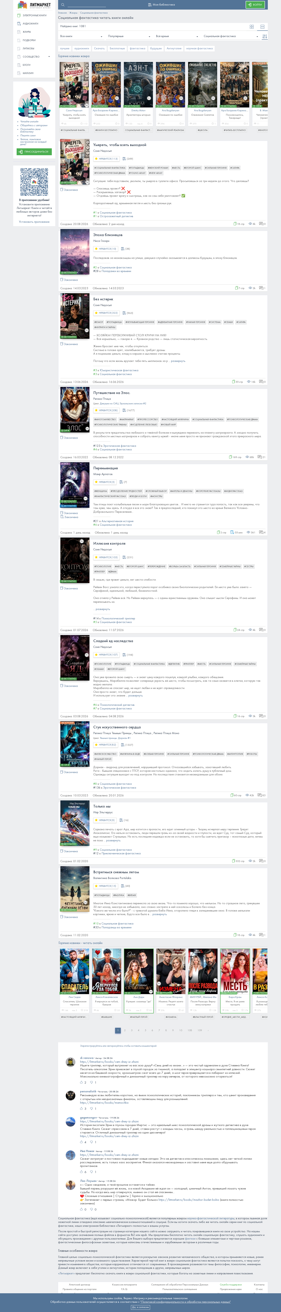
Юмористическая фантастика (119, 370)
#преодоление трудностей (126, 491)
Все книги (66, 36)
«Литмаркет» (66, 1273)
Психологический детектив (117, 705)
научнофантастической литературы (210, 1218)
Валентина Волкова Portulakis (112, 878)
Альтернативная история (117, 521)
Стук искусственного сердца (117, 727)
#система (214, 322)
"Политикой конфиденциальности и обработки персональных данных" (185, 1302)
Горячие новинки (80, 943)
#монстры (156, 496)
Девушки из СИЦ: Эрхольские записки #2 (123, 403)
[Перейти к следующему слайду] (262, 95)
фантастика (137, 48)
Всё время (162, 36)
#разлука (118, 895)
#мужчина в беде (130, 754)
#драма (112, 572)
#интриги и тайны (104, 327)
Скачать (99, 48)
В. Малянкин (267, 110)
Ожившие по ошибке (106, 115)
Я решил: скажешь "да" (138, 1001)
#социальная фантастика (75, 130)
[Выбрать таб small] (251, 27)
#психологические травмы (110, 425)
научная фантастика (199, 48)
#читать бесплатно (235, 130)
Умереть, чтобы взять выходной (119, 145)
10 (180, 1030)
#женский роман (158, 168)
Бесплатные (117, 48)
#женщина (100, 491)
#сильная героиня (216, 168)
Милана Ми (209, 997)
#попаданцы (136, 168)
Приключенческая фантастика (121, 853)
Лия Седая (74, 997)
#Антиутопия (235, 754)
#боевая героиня (154, 754)
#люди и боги (138, 496)
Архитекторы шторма (138, 115)
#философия (266, 130)
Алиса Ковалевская (107, 997)
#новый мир (168, 425)
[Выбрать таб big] (262, 27)
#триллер (99, 572)
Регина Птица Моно (166, 733)
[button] (34, 57)
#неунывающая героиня (140, 322)
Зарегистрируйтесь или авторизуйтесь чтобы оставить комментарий (118, 1046)
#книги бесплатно (106, 130)
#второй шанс (192, 168)
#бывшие (106, 1017)
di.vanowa (86, 1058)
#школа (202, 130)
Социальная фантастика (220, 36)
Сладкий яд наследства (113, 641)
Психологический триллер (118, 618)
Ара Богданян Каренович (107, 110)
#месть (176, 168)
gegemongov (88, 1117)
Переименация (105, 468)
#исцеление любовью (143, 425)
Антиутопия (174, 48)
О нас (259, 1289)
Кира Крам (235, 997)
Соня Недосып (74, 110)
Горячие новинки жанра (73, 56)
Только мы (101, 806)
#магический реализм (170, 130)
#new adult (155, 173)
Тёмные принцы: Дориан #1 (115, 738)
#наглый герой (138, 1017)
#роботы (252, 754)
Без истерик (103, 299)
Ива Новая (87, 1151)
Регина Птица (102, 399)
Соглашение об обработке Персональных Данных (179, 1285)
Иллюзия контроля (109, 544)
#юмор (98, 322)
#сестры (248, 566)
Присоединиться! (36, 152)
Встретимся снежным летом (116, 872)
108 (190, 1030)
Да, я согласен (140, 1307)
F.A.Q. (124, 1289)
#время (132, 895)
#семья (228, 322)
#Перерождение (156, 566)
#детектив (174, 664)
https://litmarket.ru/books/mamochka (104, 1102)
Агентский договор (79, 1285)
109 (199, 1030)
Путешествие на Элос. (111, 393)
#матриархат (127, 419)
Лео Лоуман (88, 1181)
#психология (102, 566)
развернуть (178, 361)
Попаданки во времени (116, 271)
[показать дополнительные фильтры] (265, 36)
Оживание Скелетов (202, 115)
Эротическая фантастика (119, 446)
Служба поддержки (231, 1285)
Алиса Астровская (267, 997)
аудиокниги (81, 48)
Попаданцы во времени (117, 927)
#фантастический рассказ (110, 496)
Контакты (259, 1285)
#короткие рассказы (208, 491)
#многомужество (105, 419)
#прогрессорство (147, 419)
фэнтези (190, 1238)
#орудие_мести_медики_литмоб (236, 1017)
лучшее (64, 48)
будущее (156, 48)
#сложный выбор (156, 491)
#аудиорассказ (233, 491)
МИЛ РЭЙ (195, 997)
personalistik (88, 1091)
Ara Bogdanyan (170, 110)
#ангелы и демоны (181, 491)
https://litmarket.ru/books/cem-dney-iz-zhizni (109, 1061)
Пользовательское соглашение (179, 1289)
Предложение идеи (231, 1289)
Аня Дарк (138, 997)
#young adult (137, 173)
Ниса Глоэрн (101, 241)
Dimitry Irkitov (138, 110)
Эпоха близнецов (108, 235)
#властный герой (203, 1017)
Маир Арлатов (103, 474)
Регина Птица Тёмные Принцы (112, 733)
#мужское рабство (105, 754)
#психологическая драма (109, 173)
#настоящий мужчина (175, 419)
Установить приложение (34, 221)
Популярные (115, 36)
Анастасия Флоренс (171, 997)
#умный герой (102, 759)
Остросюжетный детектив (116, 216)
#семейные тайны (230, 566)
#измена (171, 1017)
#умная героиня (195, 322)
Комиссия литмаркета (124, 1285)
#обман (99, 669)
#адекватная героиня (170, 322)
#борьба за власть (179, 566)
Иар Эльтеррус (103, 812)
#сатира (234, 168)
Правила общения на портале (80, 1289)
